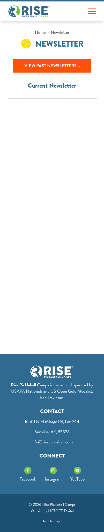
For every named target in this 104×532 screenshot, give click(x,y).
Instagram (53, 479)
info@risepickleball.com (52, 442)
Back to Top (53, 521)
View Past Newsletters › (52, 65)
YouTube (77, 479)
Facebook (28, 479)
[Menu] (92, 11)
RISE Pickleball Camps (29, 11)
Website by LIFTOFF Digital (52, 511)
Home (40, 32)
